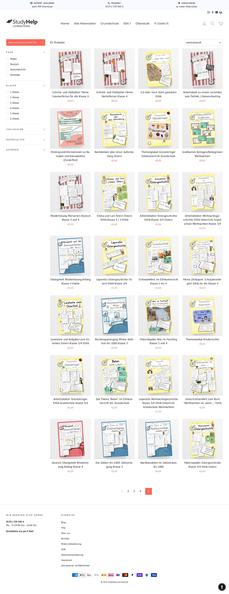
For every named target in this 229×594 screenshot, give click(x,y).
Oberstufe (143, 23)
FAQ (63, 527)
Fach (9, 52)
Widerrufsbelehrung (71, 543)
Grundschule (110, 23)
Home (65, 23)
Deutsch (14, 64)
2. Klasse (14, 97)
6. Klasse (14, 118)
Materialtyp (15, 139)
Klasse (11, 85)
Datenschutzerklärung (72, 554)
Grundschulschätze (23, 42)
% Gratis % (161, 23)
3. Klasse (14, 102)
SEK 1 (127, 23)
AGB (63, 549)
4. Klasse (14, 108)
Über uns (65, 533)
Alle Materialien (85, 23)
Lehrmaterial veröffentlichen (75, 565)
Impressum (66, 560)
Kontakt (65, 538)
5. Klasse (14, 113)
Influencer (15, 129)
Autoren (12, 149)
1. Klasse (14, 92)
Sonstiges (15, 74)
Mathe (13, 58)
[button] (222, 587)
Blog (63, 522)
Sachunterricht (18, 69)
